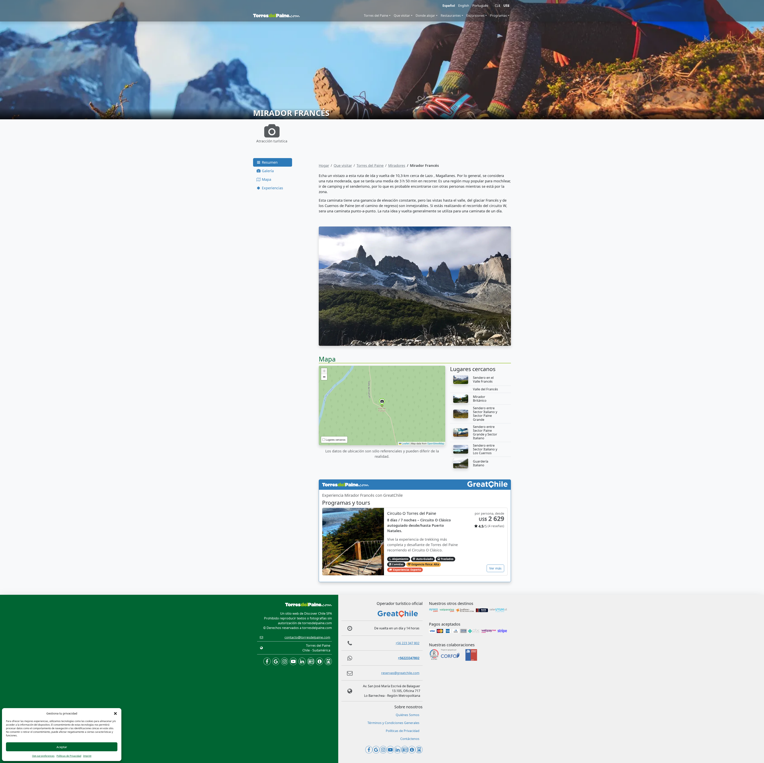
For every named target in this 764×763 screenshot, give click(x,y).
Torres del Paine (376, 15)
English (463, 5)
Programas (498, 15)
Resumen (269, 162)
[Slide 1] (411, 340)
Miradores (396, 165)
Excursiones (475, 15)
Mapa (266, 179)
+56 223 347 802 (407, 643)
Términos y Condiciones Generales (393, 723)
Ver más (495, 568)
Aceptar (62, 747)
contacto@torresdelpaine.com (307, 637)
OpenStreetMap (435, 443)
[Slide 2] (418, 340)
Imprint (87, 756)
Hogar (324, 165)
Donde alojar (425, 15)
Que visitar (402, 15)
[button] (115, 713)
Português (480, 5)
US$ (506, 5)
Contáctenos (409, 739)
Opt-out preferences (43, 756)
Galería (267, 170)
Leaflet (405, 443)
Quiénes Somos (407, 715)
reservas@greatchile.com (400, 673)
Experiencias (272, 188)
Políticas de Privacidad (69, 756)
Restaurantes (451, 15)
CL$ (497, 5)
